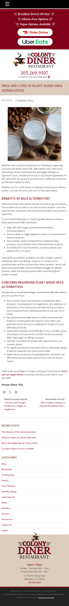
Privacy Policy (40, 594)
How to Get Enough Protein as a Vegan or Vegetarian (15, 406)
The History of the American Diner (19, 431)
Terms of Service (54, 594)
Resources (7, 519)
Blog (4, 463)
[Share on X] (10, 392)
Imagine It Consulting (46, 597)
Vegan (30, 100)
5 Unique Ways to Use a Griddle (18, 448)
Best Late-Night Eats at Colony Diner (20, 443)
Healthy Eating (9, 491)
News (4, 502)
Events (5, 480)
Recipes (6, 513)
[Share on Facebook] (4, 392)
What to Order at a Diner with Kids (19, 437)
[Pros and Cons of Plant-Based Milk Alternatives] (15, 392)
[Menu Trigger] (7, 4)
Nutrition (22, 100)
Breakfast (7, 469)
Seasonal (6, 524)
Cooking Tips (8, 474)
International (8, 497)
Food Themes (8, 485)
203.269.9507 (34, 73)
